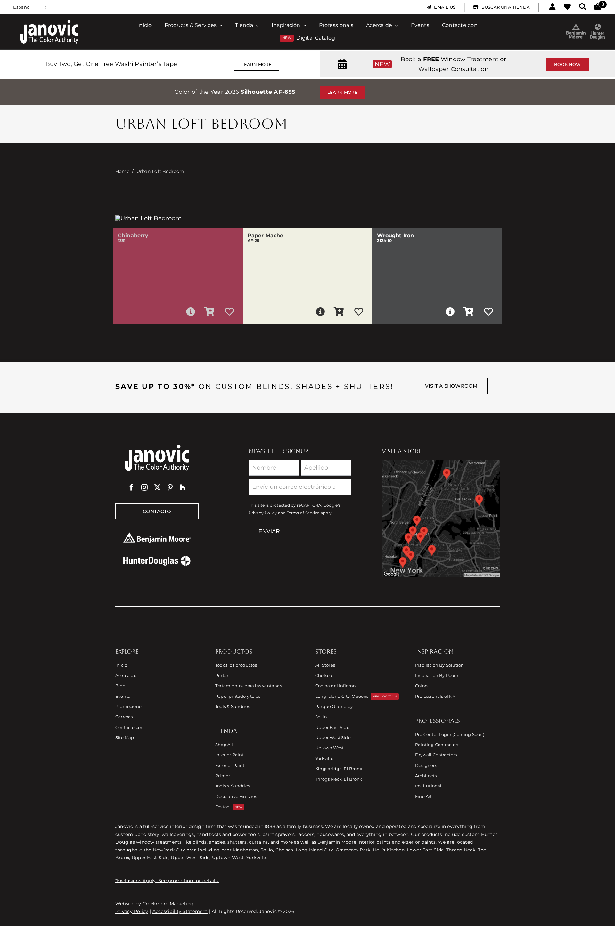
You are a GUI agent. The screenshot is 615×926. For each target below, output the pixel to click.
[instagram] (144, 487)
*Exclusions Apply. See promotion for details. (167, 880)
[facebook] (131, 487)
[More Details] (190, 311)
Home (122, 171)
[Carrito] (597, 7)
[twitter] (157, 487)
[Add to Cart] (209, 312)
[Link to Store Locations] (441, 518)
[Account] (552, 7)
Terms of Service (303, 513)
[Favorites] (567, 7)
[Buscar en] (582, 7)
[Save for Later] (229, 312)
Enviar (269, 531)
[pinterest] (170, 487)
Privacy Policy (263, 513)
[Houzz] (183, 487)
